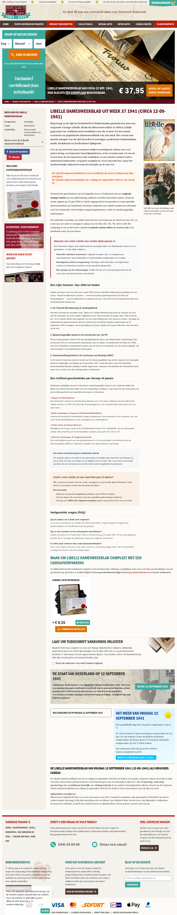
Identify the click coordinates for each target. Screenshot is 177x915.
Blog (32, 827)
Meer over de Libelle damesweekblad (16, 142)
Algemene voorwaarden (81, 912)
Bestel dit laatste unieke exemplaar (159, 90)
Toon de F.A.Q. (147, 848)
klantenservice (63, 828)
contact (134, 804)
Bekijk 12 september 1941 (152, 686)
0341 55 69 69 (69, 844)
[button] (159, 140)
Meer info (84, 622)
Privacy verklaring (102, 912)
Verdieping (11, 832)
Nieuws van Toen (21, 836)
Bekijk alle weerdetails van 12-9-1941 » (136, 757)
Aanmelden (132, 884)
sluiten (45, 910)
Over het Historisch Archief (79, 891)
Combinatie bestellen (73, 629)
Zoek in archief (26, 55)
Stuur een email (113, 844)
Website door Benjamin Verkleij (125, 912)
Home (8, 827)
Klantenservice (20, 827)
